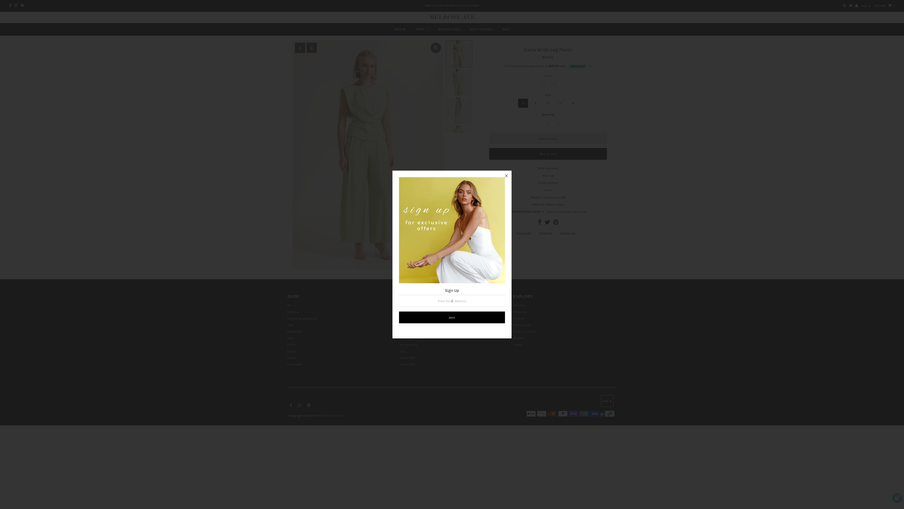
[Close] (506, 176)
